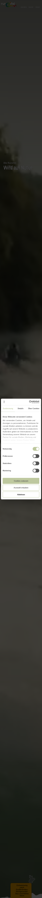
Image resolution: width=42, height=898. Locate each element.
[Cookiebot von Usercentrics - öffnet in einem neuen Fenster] (29, 401)
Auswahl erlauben (21, 488)
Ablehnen (21, 494)
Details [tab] (20, 408)
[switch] (36, 456)
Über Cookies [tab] (33, 408)
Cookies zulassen (21, 481)
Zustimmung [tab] (8, 408)
